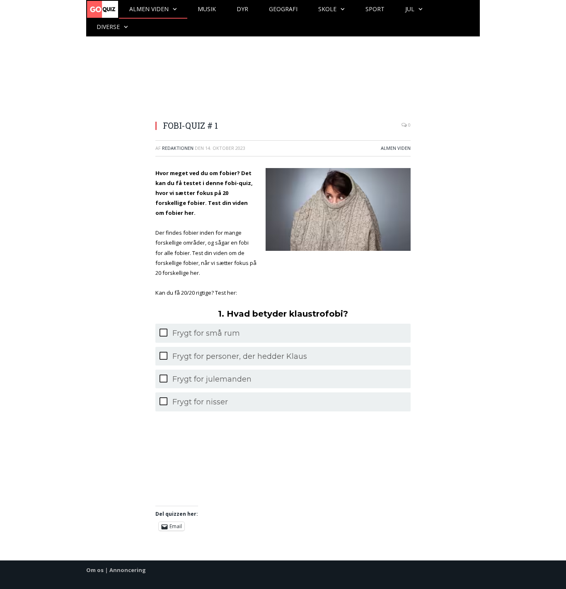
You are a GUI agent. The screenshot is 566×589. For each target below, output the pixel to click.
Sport (375, 9)
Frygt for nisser (200, 401)
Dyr (242, 9)
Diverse (108, 27)
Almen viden (149, 9)
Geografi (283, 9)
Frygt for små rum (206, 333)
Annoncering (127, 570)
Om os (95, 570)
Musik (207, 9)
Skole (327, 9)
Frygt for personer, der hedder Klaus (239, 356)
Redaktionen (178, 148)
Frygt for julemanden (212, 379)
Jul (409, 9)
